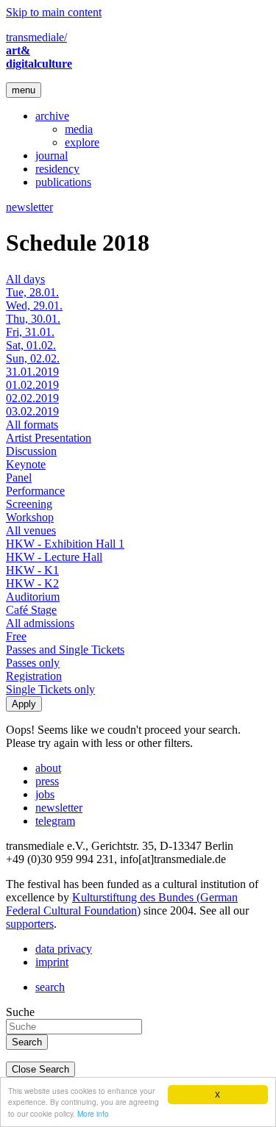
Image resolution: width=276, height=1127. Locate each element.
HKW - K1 (32, 570)
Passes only (33, 662)
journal (51, 155)
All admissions (40, 623)
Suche (20, 1012)
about (48, 768)
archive (52, 116)
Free (16, 636)
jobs (44, 794)
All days (25, 279)
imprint (51, 962)
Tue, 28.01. (32, 292)
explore (82, 142)
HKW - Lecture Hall (54, 557)
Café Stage (31, 610)
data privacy (63, 948)
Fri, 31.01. (30, 332)
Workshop (30, 517)
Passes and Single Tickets (65, 649)
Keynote (26, 464)
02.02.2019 (32, 398)
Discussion (31, 451)
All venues (31, 530)
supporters (30, 923)
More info (93, 1113)
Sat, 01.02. (31, 345)
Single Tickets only (50, 689)
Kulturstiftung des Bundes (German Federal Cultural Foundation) (122, 904)
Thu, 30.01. (33, 318)
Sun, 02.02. (33, 358)
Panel (19, 477)
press (47, 781)
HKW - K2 (32, 583)
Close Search (40, 1069)
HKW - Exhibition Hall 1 (65, 543)
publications (63, 182)
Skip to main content (54, 12)
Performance (35, 490)
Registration (34, 676)
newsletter (29, 207)
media (79, 129)
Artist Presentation (48, 438)
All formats (32, 424)
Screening (29, 504)
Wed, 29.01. (34, 305)
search (50, 987)
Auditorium (33, 596)
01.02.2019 (32, 385)
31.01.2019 (32, 371)
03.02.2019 (32, 411)
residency (57, 168)
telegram (55, 821)
